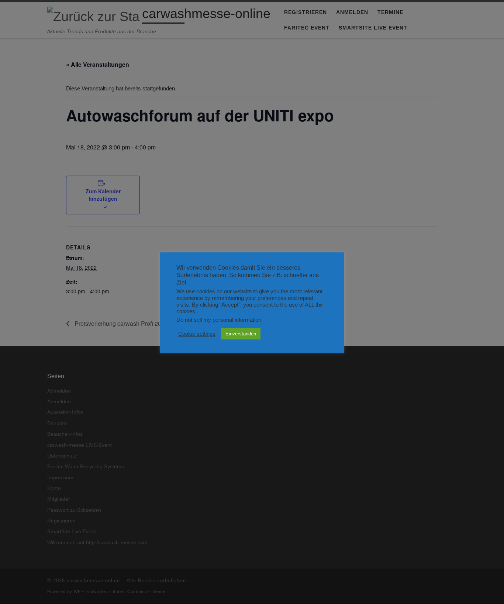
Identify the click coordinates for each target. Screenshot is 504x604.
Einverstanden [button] (240, 333)
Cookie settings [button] (196, 334)
